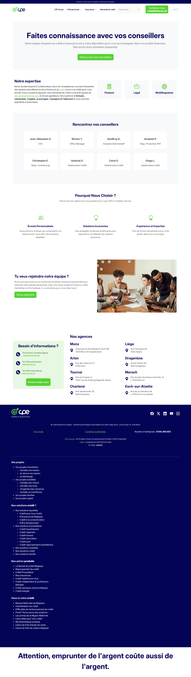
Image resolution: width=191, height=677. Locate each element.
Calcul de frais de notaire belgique (32, 628)
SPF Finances (70, 439)
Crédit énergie (22, 591)
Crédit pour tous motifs (31, 513)
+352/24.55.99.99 (31, 355)
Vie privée (38, 431)
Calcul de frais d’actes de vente (30, 625)
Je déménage (26, 476)
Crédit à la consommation (32, 519)
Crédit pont (25, 541)
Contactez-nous (157, 9)
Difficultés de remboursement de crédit (34, 609)
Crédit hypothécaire (29, 529)
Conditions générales (95, 431)
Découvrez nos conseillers (95, 57)
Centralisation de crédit (26, 606)
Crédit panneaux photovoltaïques (31, 588)
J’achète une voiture (29, 482)
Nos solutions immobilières (28, 526)
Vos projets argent (24, 498)
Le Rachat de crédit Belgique (29, 566)
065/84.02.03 (29, 364)
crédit (62, 89)
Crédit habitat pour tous (26, 578)
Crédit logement (27, 532)
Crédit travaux (26, 535)
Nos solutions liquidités (26, 510)
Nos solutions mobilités (26, 548)
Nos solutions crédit (25, 551)
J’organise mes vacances (32, 489)
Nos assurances (23, 575)
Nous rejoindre (25, 294)
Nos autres (22, 561)
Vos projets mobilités (25, 479)
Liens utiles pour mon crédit (28, 618)
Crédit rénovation (28, 538)
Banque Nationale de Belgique (29, 603)
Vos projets (17, 462)
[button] (175, 9)
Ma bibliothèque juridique (27, 621)
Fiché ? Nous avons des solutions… (32, 612)
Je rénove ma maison (30, 473)
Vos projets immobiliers (26, 467)
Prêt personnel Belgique (31, 516)
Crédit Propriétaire (24, 572)
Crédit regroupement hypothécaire (36, 544)
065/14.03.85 (28, 373)
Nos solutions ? (23, 505)
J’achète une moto (28, 486)
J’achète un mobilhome (31, 492)
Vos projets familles (24, 495)
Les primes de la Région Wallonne (31, 615)
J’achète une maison (29, 470)
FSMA (82, 442)
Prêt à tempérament (29, 523)
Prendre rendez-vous (38, 382)
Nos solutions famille (25, 554)
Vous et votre (22, 598)
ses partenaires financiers (26, 95)
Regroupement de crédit (27, 569)
